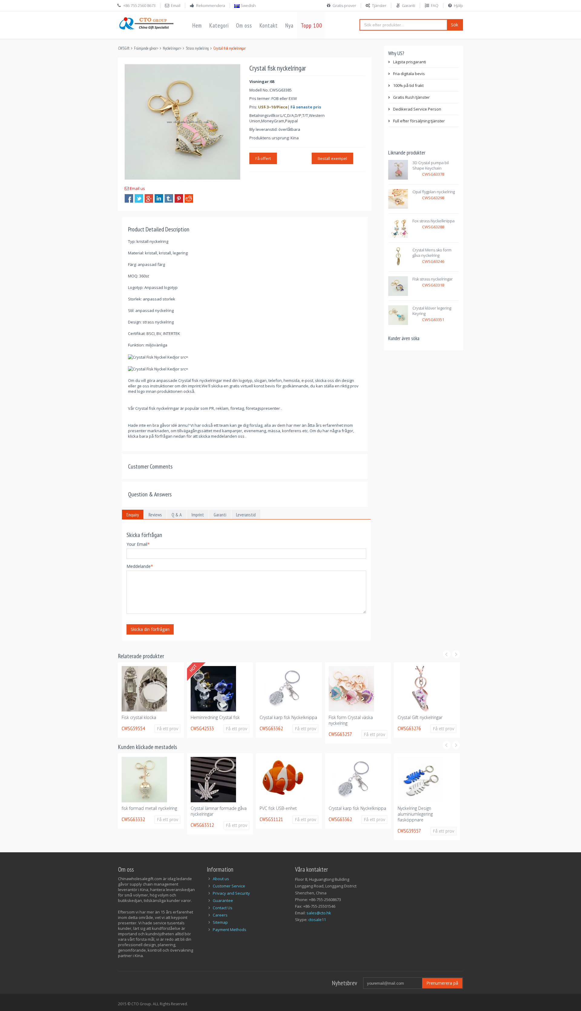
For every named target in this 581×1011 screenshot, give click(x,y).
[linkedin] (159, 198)
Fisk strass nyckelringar (432, 279)
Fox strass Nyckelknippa (433, 221)
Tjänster (379, 5)
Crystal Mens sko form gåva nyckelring (431, 252)
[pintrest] (179, 198)
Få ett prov (167, 728)
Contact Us (222, 907)
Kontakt (268, 25)
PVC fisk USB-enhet (278, 808)
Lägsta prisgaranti (409, 62)
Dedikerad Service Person (417, 109)
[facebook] (129, 198)
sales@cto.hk (319, 913)
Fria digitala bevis (409, 73)
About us (221, 878)
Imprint (198, 515)
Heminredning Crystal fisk (215, 717)
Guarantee (223, 900)
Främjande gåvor (145, 48)
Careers (220, 915)
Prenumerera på (442, 983)
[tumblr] (169, 198)
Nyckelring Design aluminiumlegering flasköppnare (415, 814)
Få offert (263, 158)
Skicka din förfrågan (150, 629)
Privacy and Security (231, 893)
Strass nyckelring (197, 48)
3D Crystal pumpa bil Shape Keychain (430, 165)
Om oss (244, 25)
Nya (289, 25)
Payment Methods (229, 929)
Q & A (177, 515)
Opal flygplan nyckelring (433, 191)
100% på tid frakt (408, 85)
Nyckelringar (171, 48)
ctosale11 (317, 919)
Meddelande (139, 566)
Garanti (408, 5)
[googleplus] (149, 198)
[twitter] (139, 198)
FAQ (434, 5)
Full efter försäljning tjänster (419, 121)
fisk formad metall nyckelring (149, 808)
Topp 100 (311, 25)
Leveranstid (246, 515)
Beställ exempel (332, 158)
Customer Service (229, 886)
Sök (454, 25)
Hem (197, 25)
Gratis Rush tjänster (411, 97)
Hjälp (458, 5)
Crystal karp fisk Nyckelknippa (288, 717)
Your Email (138, 544)
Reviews (155, 515)
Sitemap (220, 922)
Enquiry (132, 515)
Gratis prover (344, 5)
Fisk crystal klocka (139, 717)
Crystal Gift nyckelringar (420, 717)
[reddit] (189, 198)
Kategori (219, 25)
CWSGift (124, 48)
